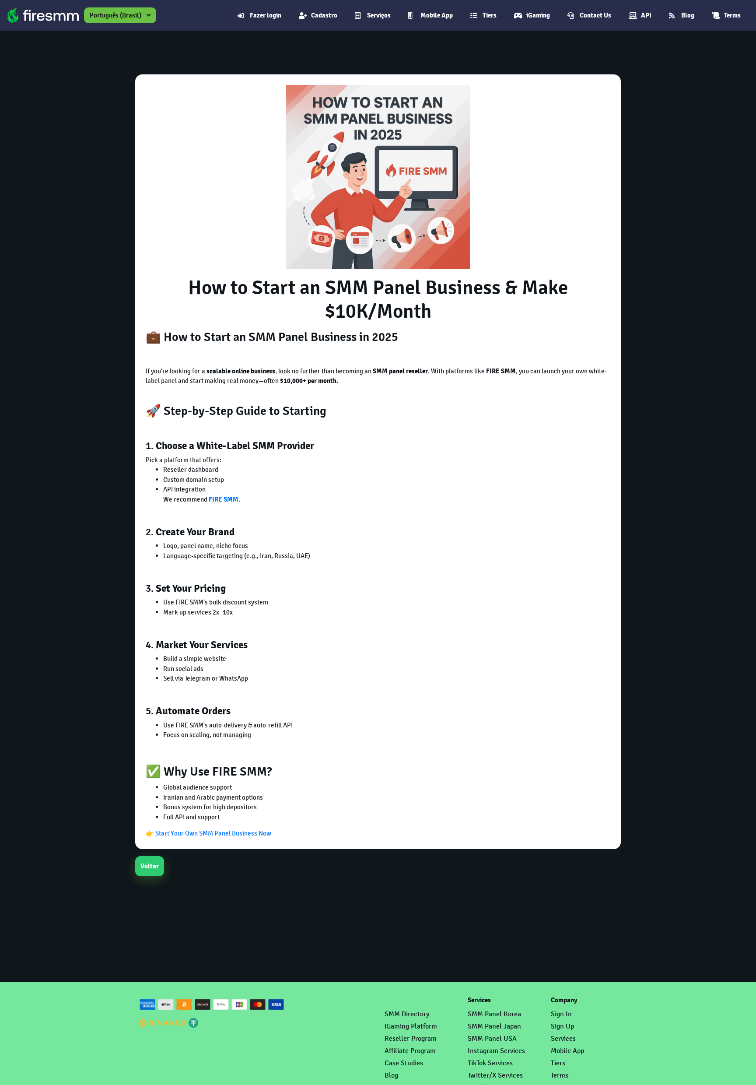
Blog (687, 15)
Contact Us (595, 15)
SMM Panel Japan (494, 1026)
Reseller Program (411, 1038)
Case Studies (404, 1063)
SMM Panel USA (492, 1038)
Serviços (379, 15)
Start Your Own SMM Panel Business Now (213, 833)
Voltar (149, 866)
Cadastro (324, 15)
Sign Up (562, 1026)
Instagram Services (496, 1050)
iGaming (538, 15)
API (646, 15)
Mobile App (436, 15)
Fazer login (265, 15)
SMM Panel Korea (494, 1014)
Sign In (561, 1014)
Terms (732, 15)
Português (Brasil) (115, 15)
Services (563, 1038)
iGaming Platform (411, 1026)
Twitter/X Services (495, 1075)
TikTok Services (490, 1063)
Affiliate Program (410, 1050)
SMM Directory (407, 1014)
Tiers (490, 15)
